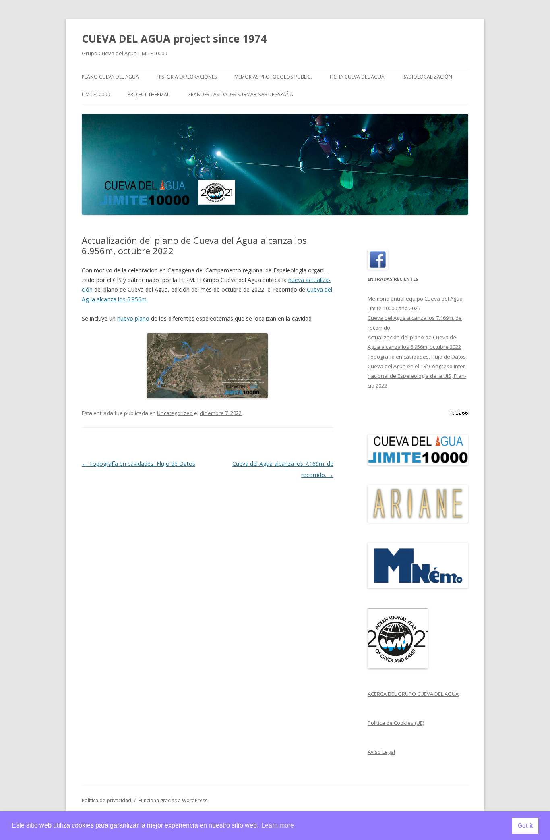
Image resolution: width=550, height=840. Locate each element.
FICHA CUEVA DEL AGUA (357, 76)
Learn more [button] (277, 825)
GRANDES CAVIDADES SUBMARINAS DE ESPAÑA (240, 94)
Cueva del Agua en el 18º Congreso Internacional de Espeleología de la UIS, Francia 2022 (417, 376)
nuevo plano (133, 318)
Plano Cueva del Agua (110, 76)
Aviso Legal (381, 751)
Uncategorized (175, 413)
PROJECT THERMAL (149, 94)
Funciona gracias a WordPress (173, 800)
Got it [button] (525, 825)
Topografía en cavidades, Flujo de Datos (138, 463)
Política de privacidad (106, 800)
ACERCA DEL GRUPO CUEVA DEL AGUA (413, 693)
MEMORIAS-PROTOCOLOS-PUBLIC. (273, 76)
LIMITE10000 (96, 94)
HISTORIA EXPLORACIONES (187, 76)
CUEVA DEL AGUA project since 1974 (174, 38)
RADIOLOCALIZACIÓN (427, 76)
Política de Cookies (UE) (396, 722)
